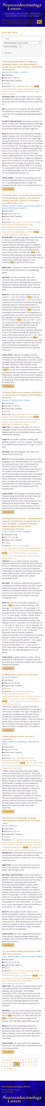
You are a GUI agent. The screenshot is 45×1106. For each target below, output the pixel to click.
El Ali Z (20, 400)
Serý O (4, 956)
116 (34, 1060)
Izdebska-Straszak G (9, 206)
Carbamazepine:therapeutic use (13, 696)
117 (4, 1064)
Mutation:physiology (13, 981)
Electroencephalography (29, 699)
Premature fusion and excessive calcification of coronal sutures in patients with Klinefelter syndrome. (22, 395)
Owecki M (13, 400)
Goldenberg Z (22, 742)
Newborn (36, 229)
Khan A (19, 532)
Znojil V (32, 956)
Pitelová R (25, 956)
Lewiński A (23, 72)
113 (28, 1060)
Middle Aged (21, 556)
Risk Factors (10, 766)
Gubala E (20, 206)
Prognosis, (12, 94)
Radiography (6, 424)
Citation (7, 83)
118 (10, 1064)
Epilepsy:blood (35, 550)
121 (28, 1064)
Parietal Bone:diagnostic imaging (24, 422)
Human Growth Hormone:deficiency (14, 91)
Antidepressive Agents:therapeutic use (15, 694)
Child (31, 86)
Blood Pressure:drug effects (16, 842)
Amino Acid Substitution (10, 973)
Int (35, 850)
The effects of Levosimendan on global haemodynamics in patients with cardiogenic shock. (21, 820)
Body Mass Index (8, 232)
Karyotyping (13, 419)
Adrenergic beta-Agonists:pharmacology (26, 222)
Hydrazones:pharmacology (23, 850)
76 (23, 1060)
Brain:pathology (30, 760)
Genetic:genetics (8, 983)
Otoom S (5, 532)
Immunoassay (32, 553)
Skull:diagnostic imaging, (20, 424)
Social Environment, (15, 768)
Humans (31, 91)
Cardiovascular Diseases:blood (18, 550)
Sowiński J (27, 400)
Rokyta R (5, 826)
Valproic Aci (12, 558)
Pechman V (13, 826)
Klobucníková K (33, 742)
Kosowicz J (6, 400)
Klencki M (5, 208)
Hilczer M (5, 72)
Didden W (11, 956)
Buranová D (12, 742)
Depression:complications (11, 699)
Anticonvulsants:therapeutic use (23, 691)
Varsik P (5, 744)
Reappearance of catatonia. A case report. (20, 675)
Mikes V (18, 956)
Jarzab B (23, 208)
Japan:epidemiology (24, 978)
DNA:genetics (27, 975)
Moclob (17, 704)
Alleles (36, 971)
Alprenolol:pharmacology (11, 229)
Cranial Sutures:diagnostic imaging (20, 417)
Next (11, 1068)
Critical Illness (37, 845)
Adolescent (16, 414)
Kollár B (5, 742)
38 (18, 1060)
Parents (4, 94)
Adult (22, 414)
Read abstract (8, 189)
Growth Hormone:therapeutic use (29, 89)
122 (34, 1064)
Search (9, 53)
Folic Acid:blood (14, 553)
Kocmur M (5, 677)
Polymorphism (27, 981)
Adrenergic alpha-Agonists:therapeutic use (27, 840)
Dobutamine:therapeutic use (12, 847)
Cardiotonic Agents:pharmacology (20, 845)
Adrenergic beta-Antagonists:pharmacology (17, 225)
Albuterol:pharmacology (10, 227)
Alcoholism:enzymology (25, 971)
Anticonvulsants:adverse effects (13, 548)
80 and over (30, 758)
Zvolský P (39, 956)
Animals (23, 229)
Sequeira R (27, 532)
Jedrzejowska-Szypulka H (33, 206)
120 (22, 1064)
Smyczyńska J (14, 72)
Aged (27, 546)
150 (4, 1068)
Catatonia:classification (33, 696)
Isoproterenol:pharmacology (12, 235)
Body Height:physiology (20, 86)
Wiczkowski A (14, 208)
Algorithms (23, 227)
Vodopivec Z (14, 677)
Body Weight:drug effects (24, 232)
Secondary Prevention (23, 766)
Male (36, 91)
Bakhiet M (12, 532)
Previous (6, 1060)
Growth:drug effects (9, 89)
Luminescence (7, 556)
